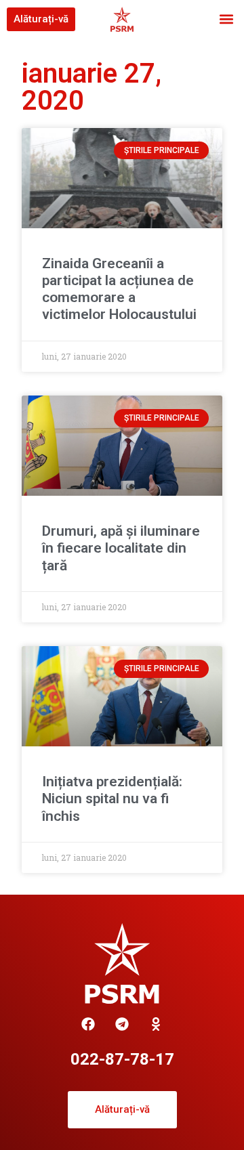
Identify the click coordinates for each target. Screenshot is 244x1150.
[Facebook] (88, 1024)
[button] (226, 19)
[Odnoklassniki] (155, 1024)
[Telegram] (122, 1024)
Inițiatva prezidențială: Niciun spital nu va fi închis (112, 798)
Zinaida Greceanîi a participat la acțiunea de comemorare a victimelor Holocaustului (119, 289)
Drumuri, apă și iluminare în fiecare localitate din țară (121, 548)
